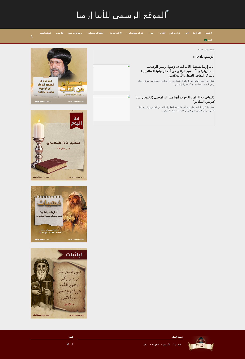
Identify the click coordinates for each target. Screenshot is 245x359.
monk (212, 49)
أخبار (187, 32)
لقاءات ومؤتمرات (135, 32)
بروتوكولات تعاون (74, 32)
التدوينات (155, 344)
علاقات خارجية (116, 32)
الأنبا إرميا (197, 32)
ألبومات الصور (45, 32)
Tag (206, 49)
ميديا (151, 32)
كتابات (162, 32)
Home (200, 49)
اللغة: (209, 39)
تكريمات (59, 32)
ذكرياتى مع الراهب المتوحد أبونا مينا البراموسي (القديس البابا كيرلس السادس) (175, 99)
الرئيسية (208, 32)
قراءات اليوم (174, 32)
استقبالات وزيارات (95, 32)
